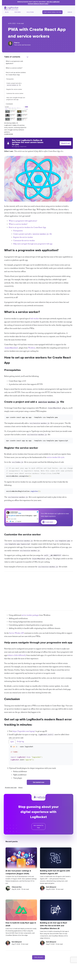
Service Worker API (16, 633)
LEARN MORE (8, 134)
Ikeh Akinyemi (51, 887)
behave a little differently (17, 655)
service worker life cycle (55, 457)
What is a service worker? (14, 68)
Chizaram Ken (17, 887)
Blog (7, 12)
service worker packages (30, 615)
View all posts (38, 957)
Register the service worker (14, 89)
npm (12, 741)
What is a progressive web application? (14, 62)
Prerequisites (10, 79)
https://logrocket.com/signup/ (24, 731)
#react (20, 787)
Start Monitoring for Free (52, 12)
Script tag (20, 741)
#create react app (11, 787)
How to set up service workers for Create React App (16, 73)
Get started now (38, 782)
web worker (34, 318)
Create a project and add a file (14, 84)
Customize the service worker (14, 93)
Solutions (30, 12)
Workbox (31, 348)
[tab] (12, 742)
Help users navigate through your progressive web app (15, 98)
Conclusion (9, 104)
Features (18, 12)
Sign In (70, 12)
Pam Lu (16, 43)
